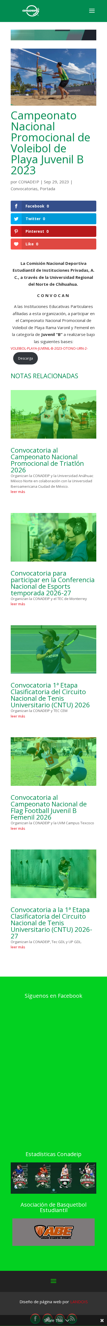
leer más (18, 491)
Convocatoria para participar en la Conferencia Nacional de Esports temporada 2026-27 (53, 582)
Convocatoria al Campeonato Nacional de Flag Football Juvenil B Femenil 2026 (49, 807)
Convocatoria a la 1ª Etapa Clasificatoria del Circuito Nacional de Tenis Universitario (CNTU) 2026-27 (51, 922)
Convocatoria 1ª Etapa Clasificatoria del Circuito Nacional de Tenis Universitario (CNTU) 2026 (50, 694)
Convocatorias (24, 188)
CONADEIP (28, 181)
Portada (47, 188)
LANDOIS (79, 1301)
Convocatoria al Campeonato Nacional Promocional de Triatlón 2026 (47, 459)
